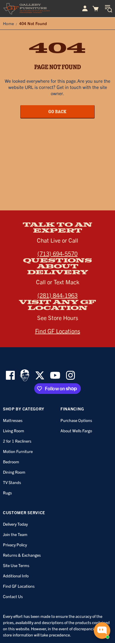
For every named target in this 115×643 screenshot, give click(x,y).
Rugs (7, 492)
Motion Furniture (18, 451)
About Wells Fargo (76, 430)
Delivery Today (15, 524)
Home (8, 23)
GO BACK (57, 111)
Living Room (13, 430)
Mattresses (12, 420)
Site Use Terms (16, 565)
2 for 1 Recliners (17, 441)
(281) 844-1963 (57, 295)
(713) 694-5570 (57, 253)
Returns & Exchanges (22, 555)
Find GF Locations (57, 331)
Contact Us (13, 596)
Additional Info (16, 575)
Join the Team (15, 534)
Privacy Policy (15, 544)
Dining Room (14, 472)
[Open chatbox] (102, 630)
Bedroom (11, 461)
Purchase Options (76, 420)
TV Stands (12, 482)
